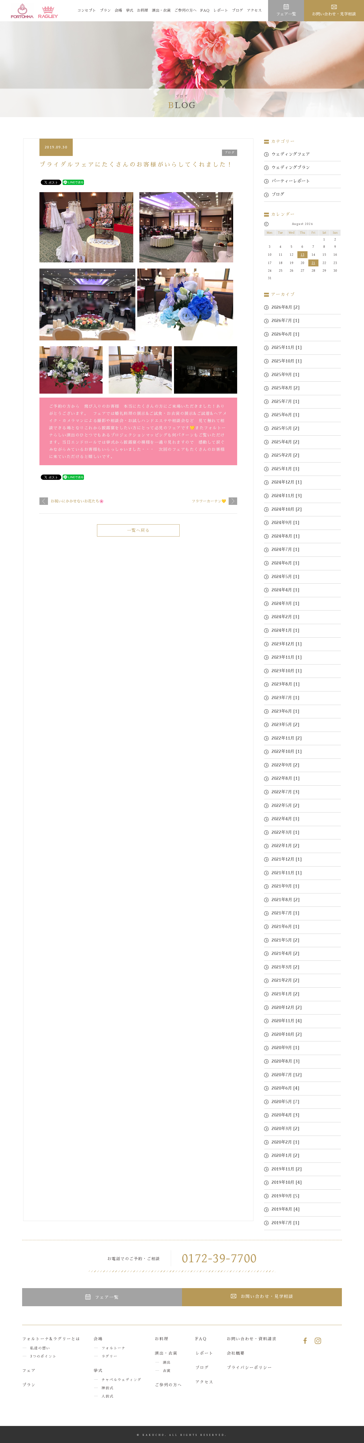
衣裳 (167, 1370)
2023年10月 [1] (287, 671)
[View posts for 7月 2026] (266, 224)
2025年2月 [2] (285, 455)
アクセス (254, 10)
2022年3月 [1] (285, 832)
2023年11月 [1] (287, 657)
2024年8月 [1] (286, 536)
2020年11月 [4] (287, 1021)
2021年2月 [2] (285, 980)
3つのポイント (43, 1356)
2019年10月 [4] (287, 1182)
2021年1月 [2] (285, 994)
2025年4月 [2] (285, 442)
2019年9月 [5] (285, 1196)
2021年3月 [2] (285, 967)
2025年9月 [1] (285, 375)
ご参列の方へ (185, 10)
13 (302, 255)
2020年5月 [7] (285, 1102)
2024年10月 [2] (287, 509)
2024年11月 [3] (287, 496)
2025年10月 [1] (287, 361)
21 (313, 263)
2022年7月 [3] (285, 792)
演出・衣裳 (161, 10)
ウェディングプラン (291, 168)
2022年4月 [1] (285, 819)
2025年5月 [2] (285, 428)
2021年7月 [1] (285, 913)
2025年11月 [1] (287, 347)
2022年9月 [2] (285, 765)
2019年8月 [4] (286, 1209)
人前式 (108, 1396)
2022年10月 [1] (287, 751)
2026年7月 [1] (285, 321)
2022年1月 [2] (285, 846)
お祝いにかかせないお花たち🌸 (77, 501)
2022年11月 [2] (287, 738)
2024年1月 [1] (285, 630)
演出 (167, 1362)
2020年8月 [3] (286, 1061)
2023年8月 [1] (286, 684)
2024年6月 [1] (285, 563)
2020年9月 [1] (285, 1048)
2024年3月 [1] (285, 603)
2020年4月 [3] (285, 1115)
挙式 (129, 10)
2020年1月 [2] (285, 1155)
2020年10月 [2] (287, 1034)
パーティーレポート (291, 181)
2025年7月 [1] (285, 401)
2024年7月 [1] (285, 549)
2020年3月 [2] (285, 1129)
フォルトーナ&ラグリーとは (51, 1339)
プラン (105, 10)
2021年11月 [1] (287, 873)
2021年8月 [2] (286, 900)
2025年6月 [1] (285, 415)
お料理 (142, 10)
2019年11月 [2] (287, 1169)
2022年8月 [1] (286, 778)
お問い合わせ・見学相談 (334, 14)
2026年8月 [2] (286, 307)
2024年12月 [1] (287, 482)
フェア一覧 (286, 14)
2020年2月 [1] (285, 1142)
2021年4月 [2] (285, 953)
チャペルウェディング (121, 1380)
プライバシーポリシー (249, 1368)
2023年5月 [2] (285, 725)
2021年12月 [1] (287, 859)
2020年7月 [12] (287, 1075)
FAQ (204, 10)
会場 (118, 10)
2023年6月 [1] (285, 711)
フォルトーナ (114, 1348)
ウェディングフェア (291, 154)
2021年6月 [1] (285, 927)
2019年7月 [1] (285, 1223)
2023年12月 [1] (287, 644)
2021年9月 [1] (285, 886)
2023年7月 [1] (285, 698)
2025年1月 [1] (285, 469)
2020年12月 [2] (287, 1007)
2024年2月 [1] (285, 617)
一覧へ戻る (138, 530)
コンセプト (86, 10)
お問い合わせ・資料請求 (252, 1339)
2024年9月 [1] (285, 523)
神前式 (108, 1388)
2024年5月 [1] (285, 577)
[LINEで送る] (73, 182)
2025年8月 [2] (286, 388)
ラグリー (110, 1356)
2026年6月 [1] (285, 334)
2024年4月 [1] (285, 590)
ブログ (237, 10)
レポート (220, 10)
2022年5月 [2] (285, 805)
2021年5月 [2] (285, 940)
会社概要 (236, 1353)
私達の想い (40, 1348)
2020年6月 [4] (285, 1088)
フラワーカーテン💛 (209, 501)
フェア (29, 1370)
